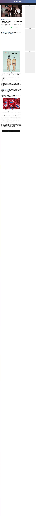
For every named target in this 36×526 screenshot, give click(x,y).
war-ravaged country (6, 32)
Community (4, 18)
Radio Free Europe (6, 89)
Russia (12, 33)
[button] (21, 27)
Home (1, 18)
